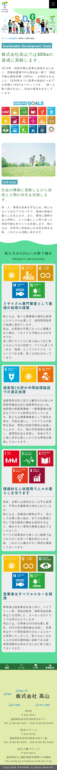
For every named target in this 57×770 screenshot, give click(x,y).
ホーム (4, 38)
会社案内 (13, 38)
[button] (53, 4)
